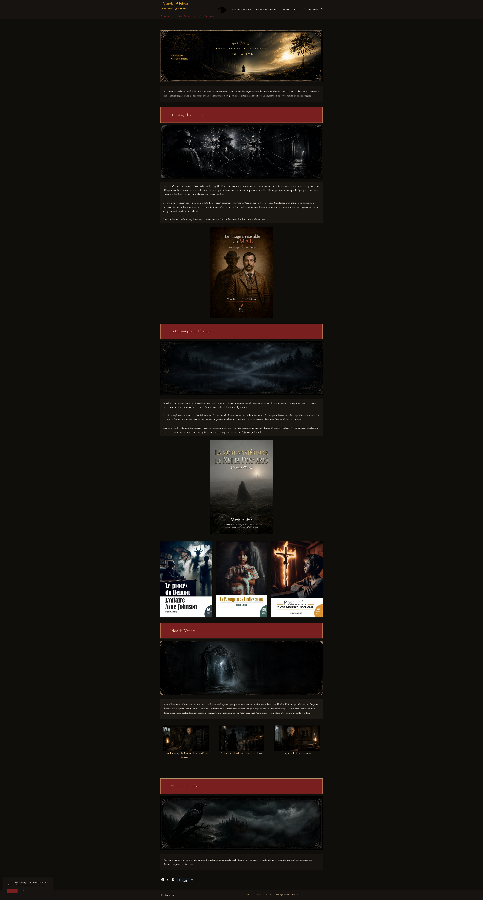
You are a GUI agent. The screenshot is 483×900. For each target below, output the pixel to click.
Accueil (248, 895)
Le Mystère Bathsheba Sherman (296, 753)
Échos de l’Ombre (311, 9)
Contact (257, 895)
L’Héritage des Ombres (240, 9)
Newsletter (268, 895)
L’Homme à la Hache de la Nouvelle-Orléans (241, 753)
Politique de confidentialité (287, 895)
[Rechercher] (322, 9)
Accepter (12, 891)
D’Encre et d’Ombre (290, 9)
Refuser (24, 891)
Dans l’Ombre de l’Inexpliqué (265, 9)
